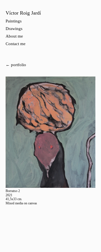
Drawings (14, 28)
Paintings (14, 21)
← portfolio (16, 65)
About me (14, 36)
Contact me (16, 43)
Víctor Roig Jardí (23, 13)
